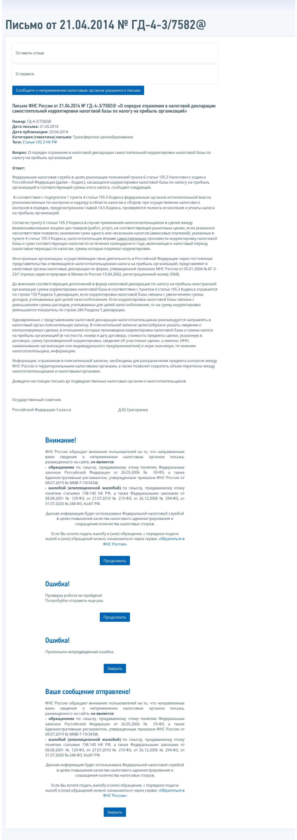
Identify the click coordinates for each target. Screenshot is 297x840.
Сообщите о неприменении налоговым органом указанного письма (78, 90)
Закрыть (114, 668)
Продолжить (114, 560)
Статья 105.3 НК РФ (40, 142)
